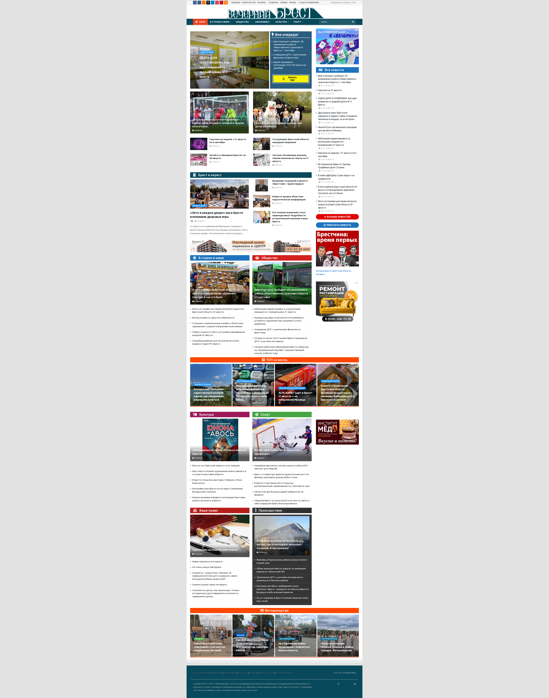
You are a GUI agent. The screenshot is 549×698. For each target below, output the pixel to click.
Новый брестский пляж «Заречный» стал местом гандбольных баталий (209, 647)
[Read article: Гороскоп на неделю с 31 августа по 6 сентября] (198, 144)
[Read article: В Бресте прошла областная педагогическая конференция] (261, 201)
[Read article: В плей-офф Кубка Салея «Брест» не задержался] (282, 440)
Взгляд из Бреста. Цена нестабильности (213, 317)
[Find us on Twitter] (208, 2)
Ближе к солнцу (203, 384)
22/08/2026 (278, 225)
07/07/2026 (326, 656)
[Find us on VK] (199, 2)
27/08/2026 (278, 146)
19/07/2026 (242, 656)
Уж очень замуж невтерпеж (206, 567)
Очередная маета (330, 381)
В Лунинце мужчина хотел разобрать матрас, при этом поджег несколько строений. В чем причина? (280, 544)
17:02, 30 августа (327, 93)
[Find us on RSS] (226, 2)
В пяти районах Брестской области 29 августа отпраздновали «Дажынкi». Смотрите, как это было (215, 293)
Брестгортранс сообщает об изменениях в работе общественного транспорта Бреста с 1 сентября (281, 293)
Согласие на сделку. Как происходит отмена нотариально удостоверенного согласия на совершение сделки (215, 593)
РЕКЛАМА (261, 2)
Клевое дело (199, 206)
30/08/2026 (226, 82)
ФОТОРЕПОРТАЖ (287, 639)
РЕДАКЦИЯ (235, 2)
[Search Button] (353, 21)
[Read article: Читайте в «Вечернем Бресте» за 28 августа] (198, 160)
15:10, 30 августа (327, 122)
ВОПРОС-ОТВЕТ (266, 673)
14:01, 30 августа (327, 134)
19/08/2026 (326, 405)
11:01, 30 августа (327, 171)
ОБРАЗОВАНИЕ (207, 52)
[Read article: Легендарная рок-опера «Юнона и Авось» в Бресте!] (219, 440)
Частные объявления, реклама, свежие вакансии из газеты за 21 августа (290, 158)
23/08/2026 (198, 458)
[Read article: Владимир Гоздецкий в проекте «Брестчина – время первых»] (261, 185)
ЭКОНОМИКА (262, 22)
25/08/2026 (278, 187)
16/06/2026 (198, 554)
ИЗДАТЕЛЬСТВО (249, 2)
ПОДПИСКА (273, 2)
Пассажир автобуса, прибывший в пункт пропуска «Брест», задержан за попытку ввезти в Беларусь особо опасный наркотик (282, 589)
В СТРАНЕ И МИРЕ (219, 22)
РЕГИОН (240, 635)
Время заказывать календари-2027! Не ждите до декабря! (290, 65)
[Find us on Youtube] (221, 2)
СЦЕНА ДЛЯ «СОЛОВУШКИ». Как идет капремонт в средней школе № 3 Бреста (214, 67)
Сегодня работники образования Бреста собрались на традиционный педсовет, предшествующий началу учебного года (281, 350)
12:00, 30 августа (327, 159)
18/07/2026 (284, 656)
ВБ (192, 221)
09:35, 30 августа (327, 196)
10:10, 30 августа (327, 182)
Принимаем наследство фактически (215, 549)
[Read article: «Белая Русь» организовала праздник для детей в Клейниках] (282, 112)
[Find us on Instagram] (217, 2)
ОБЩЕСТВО (242, 22)
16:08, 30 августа (327, 108)
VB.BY (202, 22)
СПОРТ (297, 22)
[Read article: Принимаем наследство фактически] (219, 536)
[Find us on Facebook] (195, 2)
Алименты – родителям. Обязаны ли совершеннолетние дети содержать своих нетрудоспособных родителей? (214, 576)
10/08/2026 (199, 405)
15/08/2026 (242, 405)
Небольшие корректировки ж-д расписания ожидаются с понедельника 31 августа (334, 141)
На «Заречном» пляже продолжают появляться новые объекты (294, 647)
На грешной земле (246, 381)
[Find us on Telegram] (212, 2)
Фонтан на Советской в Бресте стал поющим (216, 465)
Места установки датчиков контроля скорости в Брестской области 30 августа (337, 204)
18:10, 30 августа (327, 85)
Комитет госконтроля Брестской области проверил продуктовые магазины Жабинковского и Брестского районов (337, 392)
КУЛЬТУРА (281, 22)
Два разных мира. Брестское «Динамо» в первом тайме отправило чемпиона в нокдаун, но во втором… (218, 123)
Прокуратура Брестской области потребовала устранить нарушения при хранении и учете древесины (279, 320)
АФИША (292, 2)
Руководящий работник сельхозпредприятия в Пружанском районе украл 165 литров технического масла (252, 392)
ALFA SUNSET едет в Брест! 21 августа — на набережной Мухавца (295, 396)
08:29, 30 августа (327, 211)
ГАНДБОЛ (199, 639)
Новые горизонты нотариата (207, 561)
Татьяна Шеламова (209, 82)
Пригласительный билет (292, 388)
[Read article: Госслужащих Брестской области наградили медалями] (261, 144)
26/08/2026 (278, 165)
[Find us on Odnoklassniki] (204, 2)
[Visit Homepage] (274, 12)
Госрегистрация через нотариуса (209, 584)
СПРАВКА (283, 2)
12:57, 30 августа (327, 148)
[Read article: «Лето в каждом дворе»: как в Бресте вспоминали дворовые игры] (219, 194)
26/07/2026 (199, 656)
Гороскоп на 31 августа (330, 90)
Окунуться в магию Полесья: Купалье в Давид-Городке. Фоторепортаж (337, 647)
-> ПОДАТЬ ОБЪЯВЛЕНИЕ (308, 2)
